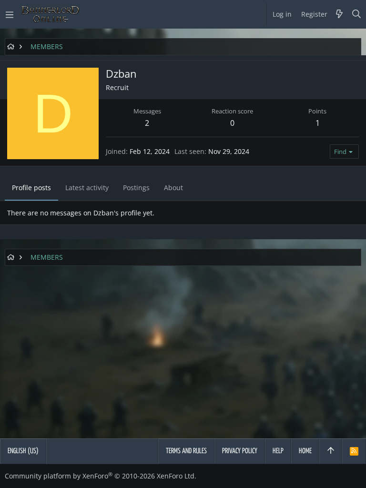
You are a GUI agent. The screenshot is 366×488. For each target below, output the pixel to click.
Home (305, 451)
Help (278, 451)
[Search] (356, 14)
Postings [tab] (136, 187)
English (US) (23, 451)
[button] (9, 14)
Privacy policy (239, 451)
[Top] (330, 451)
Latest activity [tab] (87, 187)
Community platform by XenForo (100, 475)
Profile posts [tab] (31, 187)
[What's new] (339, 14)
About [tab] (173, 187)
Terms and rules (186, 451)
